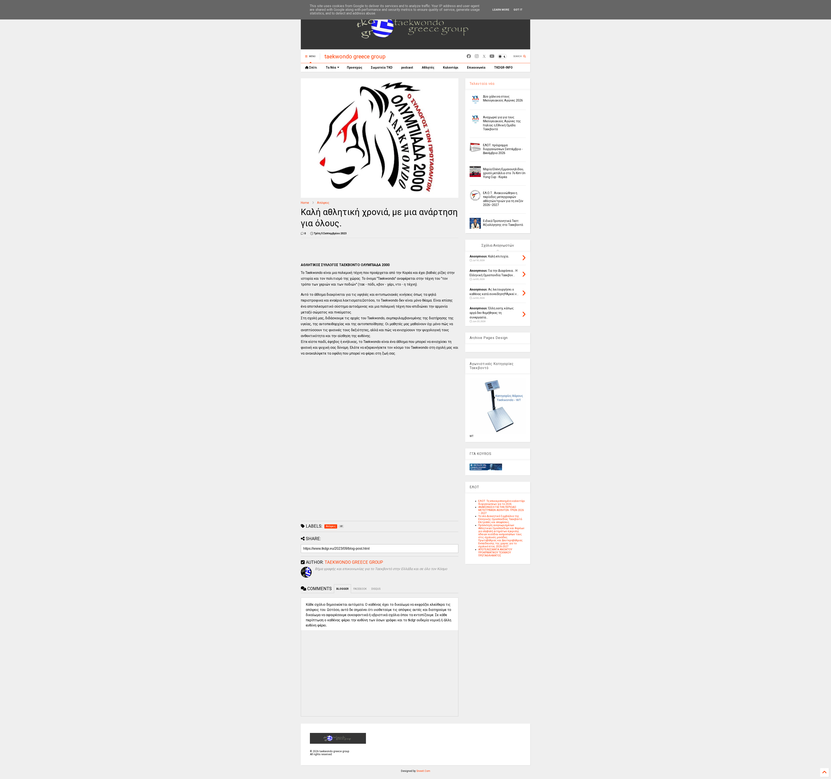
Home (305, 202)
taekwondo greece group (355, 56)
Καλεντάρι (450, 67)
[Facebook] (469, 56)
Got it (518, 9)
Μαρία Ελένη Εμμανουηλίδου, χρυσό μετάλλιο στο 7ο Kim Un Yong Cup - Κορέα (504, 173)
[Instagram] (477, 56)
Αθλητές (428, 67)
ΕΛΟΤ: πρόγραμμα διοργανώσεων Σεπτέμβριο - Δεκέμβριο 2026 (503, 149)
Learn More (500, 9)
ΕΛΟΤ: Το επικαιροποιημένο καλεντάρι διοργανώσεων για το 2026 (501, 503)
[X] (484, 56)
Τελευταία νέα (482, 84)
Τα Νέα (331, 67)
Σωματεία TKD (382, 67)
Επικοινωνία (476, 67)
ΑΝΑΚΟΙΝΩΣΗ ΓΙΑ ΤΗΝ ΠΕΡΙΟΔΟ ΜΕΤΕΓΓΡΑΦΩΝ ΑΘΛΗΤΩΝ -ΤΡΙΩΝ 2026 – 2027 (501, 510)
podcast (407, 67)
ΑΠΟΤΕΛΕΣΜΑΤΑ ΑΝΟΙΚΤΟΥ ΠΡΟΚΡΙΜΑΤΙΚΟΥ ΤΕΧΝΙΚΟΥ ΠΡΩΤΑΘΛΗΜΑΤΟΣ (495, 552)
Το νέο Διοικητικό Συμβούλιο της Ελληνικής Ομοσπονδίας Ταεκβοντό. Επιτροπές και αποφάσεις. (500, 519)
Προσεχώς (354, 67)
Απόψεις (323, 202)
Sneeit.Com (423, 771)
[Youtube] (492, 56)
